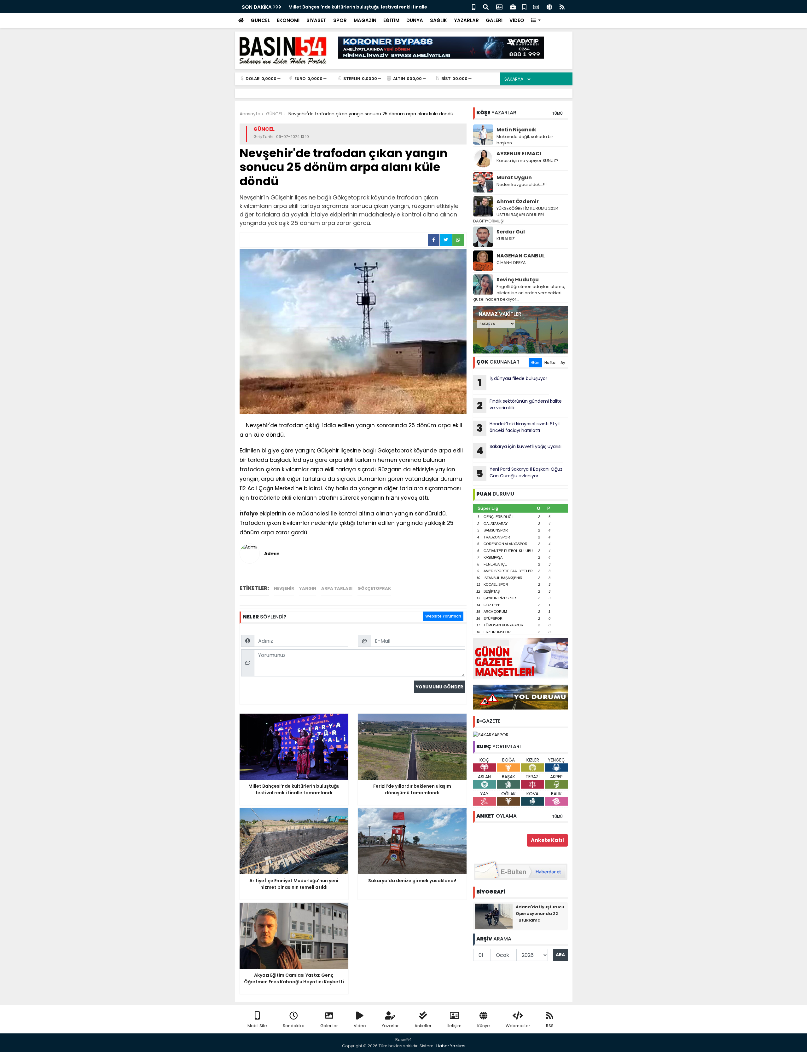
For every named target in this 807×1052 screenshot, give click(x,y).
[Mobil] (474, 6)
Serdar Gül (510, 231)
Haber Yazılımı (450, 1046)
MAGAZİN (365, 20)
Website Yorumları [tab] (443, 616)
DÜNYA (414, 20)
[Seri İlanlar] (524, 6)
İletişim (454, 1026)
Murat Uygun (514, 177)
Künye (483, 1026)
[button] (536, 20)
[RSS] (562, 6)
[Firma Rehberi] (513, 6)
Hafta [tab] (549, 362)
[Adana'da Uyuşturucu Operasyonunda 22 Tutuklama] (494, 915)
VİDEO (516, 20)
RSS (550, 1026)
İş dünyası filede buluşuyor (512, 382)
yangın (307, 588)
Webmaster (518, 1026)
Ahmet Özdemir (517, 201)
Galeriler (329, 1026)
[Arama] (486, 6)
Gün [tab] (535, 362)
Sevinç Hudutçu (517, 279)
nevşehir (284, 588)
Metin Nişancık (516, 129)
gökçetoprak (374, 588)
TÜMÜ (557, 113)
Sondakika (294, 1026)
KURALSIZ (505, 239)
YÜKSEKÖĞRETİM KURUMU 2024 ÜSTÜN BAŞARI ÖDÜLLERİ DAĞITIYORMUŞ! (516, 214)
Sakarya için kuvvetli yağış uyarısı (518, 450)
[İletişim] (499, 6)
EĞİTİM (391, 20)
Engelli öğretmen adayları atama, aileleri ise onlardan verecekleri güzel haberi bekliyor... (519, 293)
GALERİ (494, 20)
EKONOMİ (288, 20)
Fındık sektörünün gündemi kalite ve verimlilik (519, 405)
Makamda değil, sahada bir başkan (524, 140)
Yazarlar (390, 1026)
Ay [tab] (562, 362)
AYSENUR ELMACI (518, 153)
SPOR (340, 20)
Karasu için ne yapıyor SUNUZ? (527, 161)
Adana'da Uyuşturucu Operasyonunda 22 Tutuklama (540, 913)
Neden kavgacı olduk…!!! (521, 184)
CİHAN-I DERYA (511, 263)
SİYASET (316, 20)
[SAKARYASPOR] (490, 734)
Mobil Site (257, 1026)
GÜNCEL (260, 20)
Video (360, 1026)
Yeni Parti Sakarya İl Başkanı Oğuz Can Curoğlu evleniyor (519, 473)
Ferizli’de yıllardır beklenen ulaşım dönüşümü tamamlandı (355, 7)
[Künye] (549, 6)
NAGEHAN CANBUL (520, 255)
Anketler (423, 1026)
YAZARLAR (466, 20)
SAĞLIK (438, 20)
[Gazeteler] (536, 6)
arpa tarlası (336, 588)
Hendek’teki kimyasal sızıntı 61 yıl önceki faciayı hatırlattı (518, 428)
